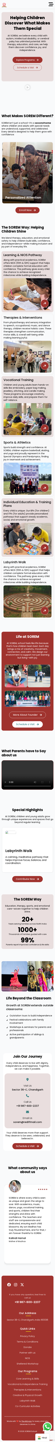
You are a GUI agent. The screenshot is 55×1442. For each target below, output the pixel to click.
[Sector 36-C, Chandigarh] (27, 1079)
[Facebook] (9, 1285)
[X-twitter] (22, 1285)
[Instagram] (15, 1285)
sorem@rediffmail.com (27, 1122)
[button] (27, 88)
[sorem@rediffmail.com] (27, 1111)
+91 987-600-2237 (27, 1106)
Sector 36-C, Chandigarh (27, 1089)
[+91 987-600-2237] (27, 1095)
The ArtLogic (26, 1421)
